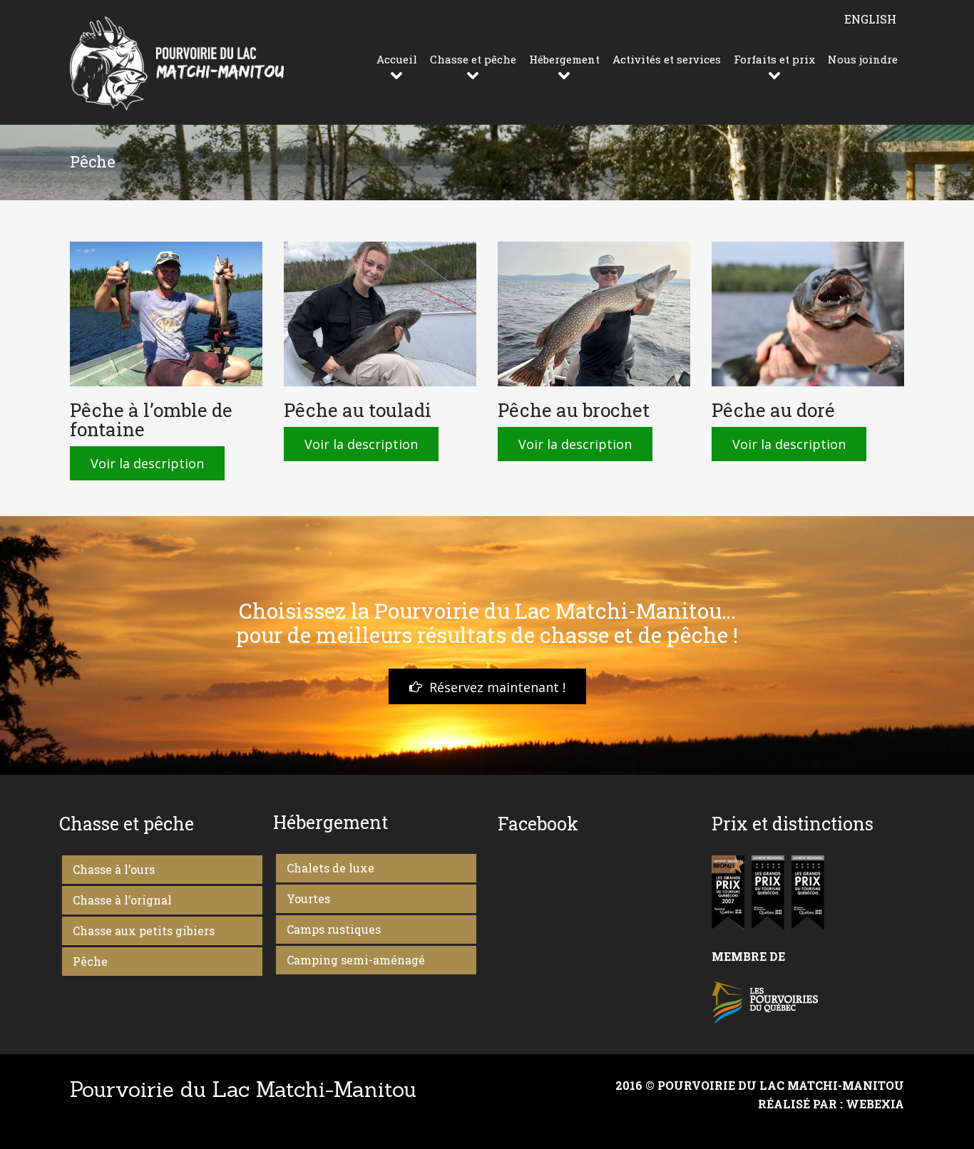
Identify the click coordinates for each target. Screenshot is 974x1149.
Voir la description (147, 463)
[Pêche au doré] (808, 314)
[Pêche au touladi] (380, 314)
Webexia (875, 1103)
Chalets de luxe (330, 867)
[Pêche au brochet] (594, 314)
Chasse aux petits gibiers (144, 930)
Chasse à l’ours (114, 869)
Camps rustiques (334, 929)
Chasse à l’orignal (122, 899)
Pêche (90, 961)
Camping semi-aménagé (356, 959)
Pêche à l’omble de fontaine (151, 419)
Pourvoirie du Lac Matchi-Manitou (243, 1089)
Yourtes (308, 898)
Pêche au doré (773, 410)
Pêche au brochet (574, 410)
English (870, 18)
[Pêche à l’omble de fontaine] (166, 314)
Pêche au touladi (357, 410)
